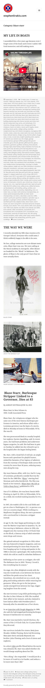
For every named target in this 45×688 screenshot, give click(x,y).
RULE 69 (9, 186)
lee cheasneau (36, 158)
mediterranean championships (15, 164)
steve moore (29, 202)
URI (29, 213)
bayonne (6, 111)
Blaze (24, 478)
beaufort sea (13, 111)
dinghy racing (22, 135)
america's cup (13, 107)
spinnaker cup (32, 198)
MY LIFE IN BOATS (16, 35)
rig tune (5, 184)
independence (7, 151)
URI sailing (33, 213)
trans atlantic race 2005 (32, 208)
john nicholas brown (24, 156)
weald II (37, 215)
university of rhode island (19, 213)
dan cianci (31, 133)
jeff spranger (32, 154)
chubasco (6, 127)
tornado (5, 206)
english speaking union (27, 137)
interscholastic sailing (10, 154)
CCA (34, 123)
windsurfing (21, 217)
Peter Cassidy (24, 180)
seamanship (20, 190)
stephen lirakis (20, 202)
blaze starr (25, 115)
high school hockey (15, 147)
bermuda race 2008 (33, 111)
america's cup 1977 (24, 107)
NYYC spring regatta (29, 176)
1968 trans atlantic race (16, 101)
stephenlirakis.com (15, 15)
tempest (37, 204)
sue (9, 204)
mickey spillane (8, 166)
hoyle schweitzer (26, 147)
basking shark (35, 109)
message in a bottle (32, 164)
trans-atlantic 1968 (9, 210)
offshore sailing (21, 178)
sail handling (18, 188)
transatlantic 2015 (9, 211)
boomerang (12, 121)
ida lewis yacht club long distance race (25, 149)
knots (5, 158)
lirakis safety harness (9, 160)
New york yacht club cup (25, 172)
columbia (30, 129)
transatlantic (19, 210)
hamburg (25, 145)
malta (12, 162)
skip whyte (23, 196)
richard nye (28, 182)
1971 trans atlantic (29, 101)
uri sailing (34, 678)
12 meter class (24, 99)
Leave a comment (18, 219)
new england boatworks (27, 170)
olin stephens (31, 178)
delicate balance (12, 135)
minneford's (13, 168)
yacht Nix (28, 217)
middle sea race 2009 (20, 166)
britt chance (20, 121)
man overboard (19, 162)
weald (33, 215)
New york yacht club (12, 172)
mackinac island (22, 160)
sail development (8, 188)
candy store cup (13, 123)
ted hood (25, 204)
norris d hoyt (26, 174)
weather (5, 217)
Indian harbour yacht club (20, 151)
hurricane (35, 147)
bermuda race (22, 111)
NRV (32, 174)
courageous (26, 131)
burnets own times (30, 121)
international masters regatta (31, 153)
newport (36, 172)
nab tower (21, 168)
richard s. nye (37, 182)
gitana (36, 143)
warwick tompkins (8, 215)
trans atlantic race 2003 (17, 208)
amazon (5, 107)
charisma (6, 125)
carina (20, 123)
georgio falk (27, 141)
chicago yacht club (29, 125)
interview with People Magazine (20, 609)
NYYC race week (17, 176)
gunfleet (19, 145)
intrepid (19, 154)
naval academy (28, 168)
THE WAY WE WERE (17, 227)
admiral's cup (24, 105)
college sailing (22, 129)
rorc (10, 184)
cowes (11, 133)
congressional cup (9, 131)
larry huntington (26, 158)
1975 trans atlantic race (18, 103)
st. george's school (15, 200)
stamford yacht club (9, 202)
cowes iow (16, 133)
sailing (25, 188)
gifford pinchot (28, 143)
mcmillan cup (10, 676)
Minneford (30, 166)
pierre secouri (33, 180)
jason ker (25, 154)
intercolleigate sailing (14, 153)
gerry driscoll (14, 143)
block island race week (14, 119)
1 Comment (9, 680)
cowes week (24, 133)
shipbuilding (28, 190)
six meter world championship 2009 (20, 193)
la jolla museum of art (14, 158)
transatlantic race (32, 211)
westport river (13, 217)
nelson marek (15, 170)
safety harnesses (34, 186)
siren (33, 190)
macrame (6, 162)
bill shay (18, 115)
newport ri (6, 174)
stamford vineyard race (29, 200)
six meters (16, 196)
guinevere (6, 145)
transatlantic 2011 (29, 210)
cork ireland (18, 131)
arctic (10, 109)
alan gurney (32, 105)
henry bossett (33, 145)
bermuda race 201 (9, 113)
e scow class (16, 137)
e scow (9, 137)
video (14, 646)
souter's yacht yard (9, 198)
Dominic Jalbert (31, 135)
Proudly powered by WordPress (13, 685)
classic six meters (15, 127)
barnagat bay (27, 109)
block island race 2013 (21, 117)
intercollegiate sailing (15, 674)
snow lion (30, 196)
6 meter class (31, 103)
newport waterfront (16, 174)
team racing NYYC (16, 204)
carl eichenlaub (27, 123)
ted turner (31, 204)
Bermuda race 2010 (21, 113)
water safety (18, 215)
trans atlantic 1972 (14, 206)
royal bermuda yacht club (23, 184)
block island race (34, 115)
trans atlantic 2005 (26, 206)
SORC (35, 196)
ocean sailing (12, 178)
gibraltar (21, 143)
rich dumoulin (12, 182)
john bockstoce (12, 156)
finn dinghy (25, 139)
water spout (26, 215)
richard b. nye (20, 182)
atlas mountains (17, 109)
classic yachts (13, 129)
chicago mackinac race (17, 125)
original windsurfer (13, 180)
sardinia (29, 188)
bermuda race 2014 (9, 115)
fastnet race (9, 139)
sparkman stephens (22, 198)
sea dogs (13, 190)
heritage (6, 147)
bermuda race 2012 (34, 113)
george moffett (18, 141)
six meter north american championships (23, 192)
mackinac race (31, 160)
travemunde (7, 213)
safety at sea (16, 186)
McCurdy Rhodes (29, 162)
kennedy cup (35, 156)
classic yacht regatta (27, 127)
